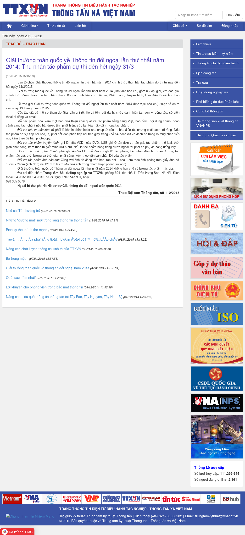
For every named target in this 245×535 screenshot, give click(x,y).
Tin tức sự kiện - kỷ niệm (214, 53)
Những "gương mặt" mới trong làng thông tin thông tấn (47, 220)
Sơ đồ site (204, 26)
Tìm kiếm (233, 14)
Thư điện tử (56, 26)
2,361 (232, 479)
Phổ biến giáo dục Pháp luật (217, 102)
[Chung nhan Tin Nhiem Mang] (30, 515)
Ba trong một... (17, 258)
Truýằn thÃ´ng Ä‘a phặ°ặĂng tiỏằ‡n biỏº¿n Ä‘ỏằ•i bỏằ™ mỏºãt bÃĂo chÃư (61, 239)
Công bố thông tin (209, 111)
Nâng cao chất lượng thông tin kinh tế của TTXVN (43, 248)
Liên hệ (80, 26)
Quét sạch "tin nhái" (21, 277)
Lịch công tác (206, 73)
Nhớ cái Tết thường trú (23, 210)
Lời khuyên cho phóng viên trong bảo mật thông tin (44, 287)
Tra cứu (202, 82)
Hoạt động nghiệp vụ (212, 92)
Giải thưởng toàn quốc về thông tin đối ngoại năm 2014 (47, 267)
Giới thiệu (28, 26)
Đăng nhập (230, 26)
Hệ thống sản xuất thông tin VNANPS (217, 123)
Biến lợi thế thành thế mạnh (27, 229)
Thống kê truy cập (209, 467)
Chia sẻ (179, 26)
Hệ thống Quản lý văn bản (216, 135)
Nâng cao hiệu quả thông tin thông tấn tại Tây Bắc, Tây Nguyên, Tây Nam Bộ (64, 296)
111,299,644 (229, 473)
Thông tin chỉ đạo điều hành (217, 63)
